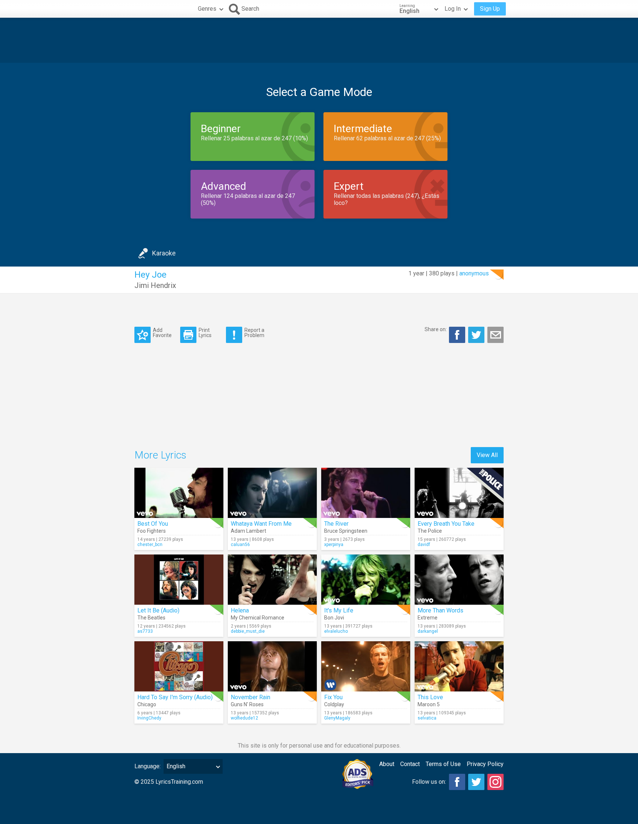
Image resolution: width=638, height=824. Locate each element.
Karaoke (164, 253)
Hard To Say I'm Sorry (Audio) (175, 697)
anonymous (474, 273)
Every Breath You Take (446, 523)
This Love (430, 697)
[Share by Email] (495, 335)
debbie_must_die (248, 631)
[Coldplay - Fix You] (365, 666)
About (386, 764)
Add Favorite (162, 332)
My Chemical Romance (257, 618)
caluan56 (240, 544)
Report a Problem (254, 332)
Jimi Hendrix (155, 285)
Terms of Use (443, 764)
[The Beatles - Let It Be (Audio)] (178, 580)
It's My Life (338, 610)
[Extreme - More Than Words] (459, 580)
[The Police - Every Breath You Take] (459, 493)
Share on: (436, 329)
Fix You (333, 697)
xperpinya (333, 544)
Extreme (428, 618)
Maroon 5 (429, 704)
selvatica (427, 718)
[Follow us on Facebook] (457, 782)
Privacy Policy (485, 764)
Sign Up (490, 8)
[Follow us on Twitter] (476, 782)
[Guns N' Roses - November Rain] (272, 666)
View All (487, 455)
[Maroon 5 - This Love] (459, 666)
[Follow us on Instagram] (495, 782)
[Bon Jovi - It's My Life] (365, 580)
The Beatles (151, 618)
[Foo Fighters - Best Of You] (178, 493)
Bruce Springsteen (345, 531)
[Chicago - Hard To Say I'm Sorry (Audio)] (178, 666)
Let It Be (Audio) (158, 610)
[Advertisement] (319, 40)
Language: (147, 766)
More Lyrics (160, 455)
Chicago (146, 704)
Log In (453, 8)
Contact (410, 764)
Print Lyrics (205, 332)
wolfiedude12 (244, 718)
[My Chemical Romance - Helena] (272, 580)
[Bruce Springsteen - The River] (365, 493)
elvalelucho (336, 631)
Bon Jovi (334, 618)
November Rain (250, 697)
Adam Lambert (248, 531)
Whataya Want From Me (261, 523)
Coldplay (334, 704)
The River (336, 523)
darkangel (428, 631)
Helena (240, 610)
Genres (207, 8)
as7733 (145, 631)
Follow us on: (429, 781)
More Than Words (440, 610)
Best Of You (152, 523)
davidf (424, 544)
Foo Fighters (151, 531)
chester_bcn (149, 544)
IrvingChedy (149, 718)
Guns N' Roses (247, 704)
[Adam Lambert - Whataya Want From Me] (272, 493)
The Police (430, 531)
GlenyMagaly (337, 718)
